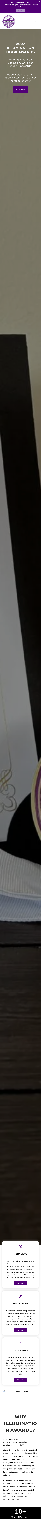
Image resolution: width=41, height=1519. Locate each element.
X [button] (39, 2)
